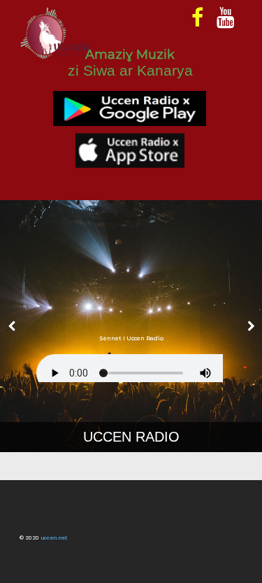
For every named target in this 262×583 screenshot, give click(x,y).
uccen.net (54, 538)
